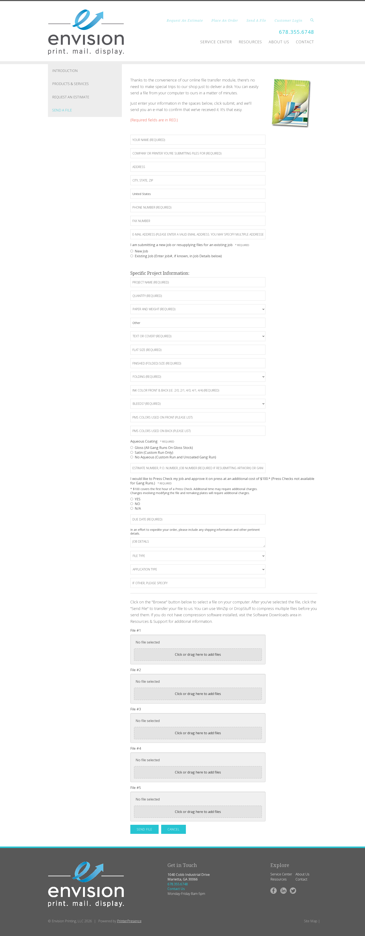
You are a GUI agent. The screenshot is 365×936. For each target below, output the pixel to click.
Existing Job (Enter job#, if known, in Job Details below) (178, 256)
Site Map (310, 921)
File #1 (135, 630)
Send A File (256, 20)
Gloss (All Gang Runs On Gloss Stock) (163, 447)
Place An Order (224, 20)
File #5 (135, 787)
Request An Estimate (185, 20)
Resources (250, 41)
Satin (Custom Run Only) (153, 452)
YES (137, 499)
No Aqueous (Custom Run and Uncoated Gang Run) (175, 457)
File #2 (135, 670)
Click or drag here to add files (198, 654)
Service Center (216, 41)
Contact (305, 41)
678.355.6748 (296, 31)
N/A (137, 508)
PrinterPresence (129, 921)
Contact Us (176, 888)
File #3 (135, 709)
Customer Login (288, 20)
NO (137, 503)
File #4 (135, 748)
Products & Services (70, 83)
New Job (141, 251)
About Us (279, 41)
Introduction (65, 70)
